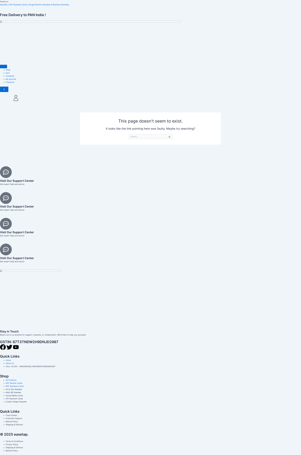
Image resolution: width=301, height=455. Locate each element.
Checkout (10, 82)
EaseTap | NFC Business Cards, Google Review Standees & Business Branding (34, 4)
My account (11, 79)
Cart (8, 73)
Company (10, 76)
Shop (8, 70)
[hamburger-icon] (3, 66)
